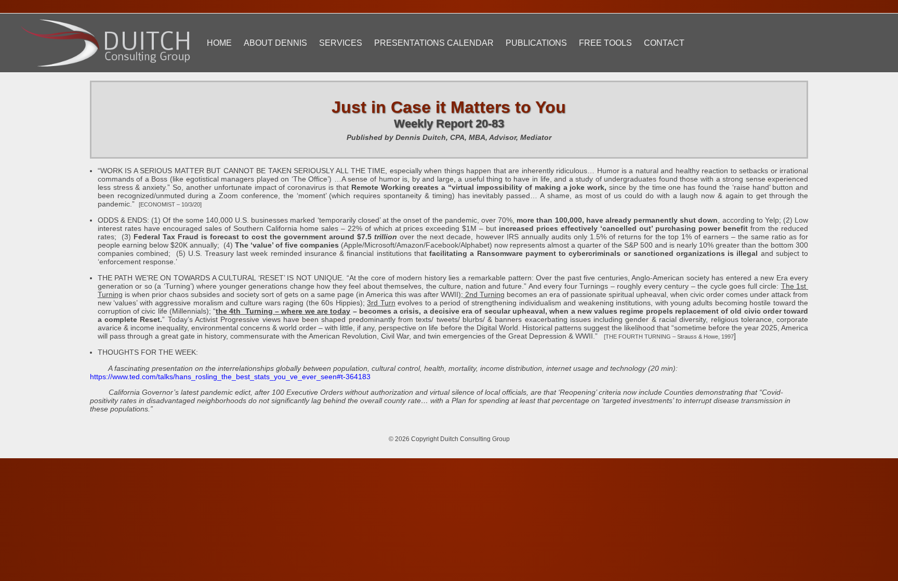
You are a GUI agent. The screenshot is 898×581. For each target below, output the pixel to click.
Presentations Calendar (434, 42)
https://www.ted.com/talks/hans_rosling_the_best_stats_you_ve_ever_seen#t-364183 (230, 376)
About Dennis (275, 42)
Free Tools (605, 42)
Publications (536, 42)
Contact (664, 42)
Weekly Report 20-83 (449, 123)
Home (219, 42)
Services (340, 42)
